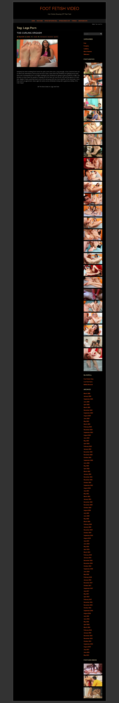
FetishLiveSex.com (64, 21)
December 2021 (88, 477)
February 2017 (88, 599)
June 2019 (86, 544)
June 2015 (86, 652)
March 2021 (87, 496)
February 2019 (88, 555)
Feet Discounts (43, 36)
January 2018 (87, 580)
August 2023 (87, 435)
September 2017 (88, 588)
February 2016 (88, 630)
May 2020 (86, 518)
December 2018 (88, 560)
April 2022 (86, 468)
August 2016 (87, 613)
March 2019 (87, 552)
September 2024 (88, 413)
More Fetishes (88, 51)
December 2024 (88, 410)
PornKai (74, 21)
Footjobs (40, 21)
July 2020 (86, 513)
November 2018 (88, 563)
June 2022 (86, 463)
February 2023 (88, 446)
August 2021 (87, 488)
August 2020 (87, 510)
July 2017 (86, 591)
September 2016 (88, 610)
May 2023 (86, 441)
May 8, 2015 (21, 36)
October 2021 (87, 482)
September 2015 (88, 644)
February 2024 (88, 427)
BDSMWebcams (83, 21)
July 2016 (86, 616)
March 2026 (87, 393)
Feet (85, 43)
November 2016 (88, 605)
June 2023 (86, 438)
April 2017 (86, 596)
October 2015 (87, 641)
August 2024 (87, 415)
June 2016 (86, 619)
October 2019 (87, 532)
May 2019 (86, 546)
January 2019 (87, 557)
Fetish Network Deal (51, 21)
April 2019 (86, 549)
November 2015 (88, 638)
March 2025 (87, 407)
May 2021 (86, 493)
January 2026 (87, 396)
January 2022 (87, 474)
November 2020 (88, 505)
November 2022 (88, 454)
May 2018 (86, 574)
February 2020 (88, 524)
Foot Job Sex (50, 36)
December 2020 (88, 502)
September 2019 (88, 535)
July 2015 (86, 649)
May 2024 (86, 421)
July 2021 (86, 491)
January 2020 (87, 527)
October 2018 (87, 566)
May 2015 (86, 655)
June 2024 (86, 418)
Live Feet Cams (88, 381)
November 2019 (88, 530)
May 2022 (86, 466)
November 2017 (88, 582)
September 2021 (88, 485)
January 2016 (87, 633)
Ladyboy (86, 48)
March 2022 (87, 471)
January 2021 (87, 499)
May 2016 (86, 621)
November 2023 (88, 429)
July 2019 (86, 541)
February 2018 (88, 577)
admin (28, 36)
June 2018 (86, 571)
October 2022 (87, 457)
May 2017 (86, 594)
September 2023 (88, 432)
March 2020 (87, 521)
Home (33, 21)
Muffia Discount (88, 384)
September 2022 (88, 460)
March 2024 (87, 424)
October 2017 (87, 585)
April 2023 (86, 443)
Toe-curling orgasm (29, 32)
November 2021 (88, 479)
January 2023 (87, 449)
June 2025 (86, 402)
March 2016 (87, 627)
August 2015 (87, 647)
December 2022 (88, 452)
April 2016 (86, 624)
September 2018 (88, 569)
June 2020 (86, 516)
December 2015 (88, 635)
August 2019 (87, 538)
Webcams (86, 54)
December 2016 (88, 602)
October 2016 (87, 608)
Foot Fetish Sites (88, 379)
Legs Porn (56, 36)
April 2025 (86, 404)
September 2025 (88, 399)
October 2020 (87, 507)
